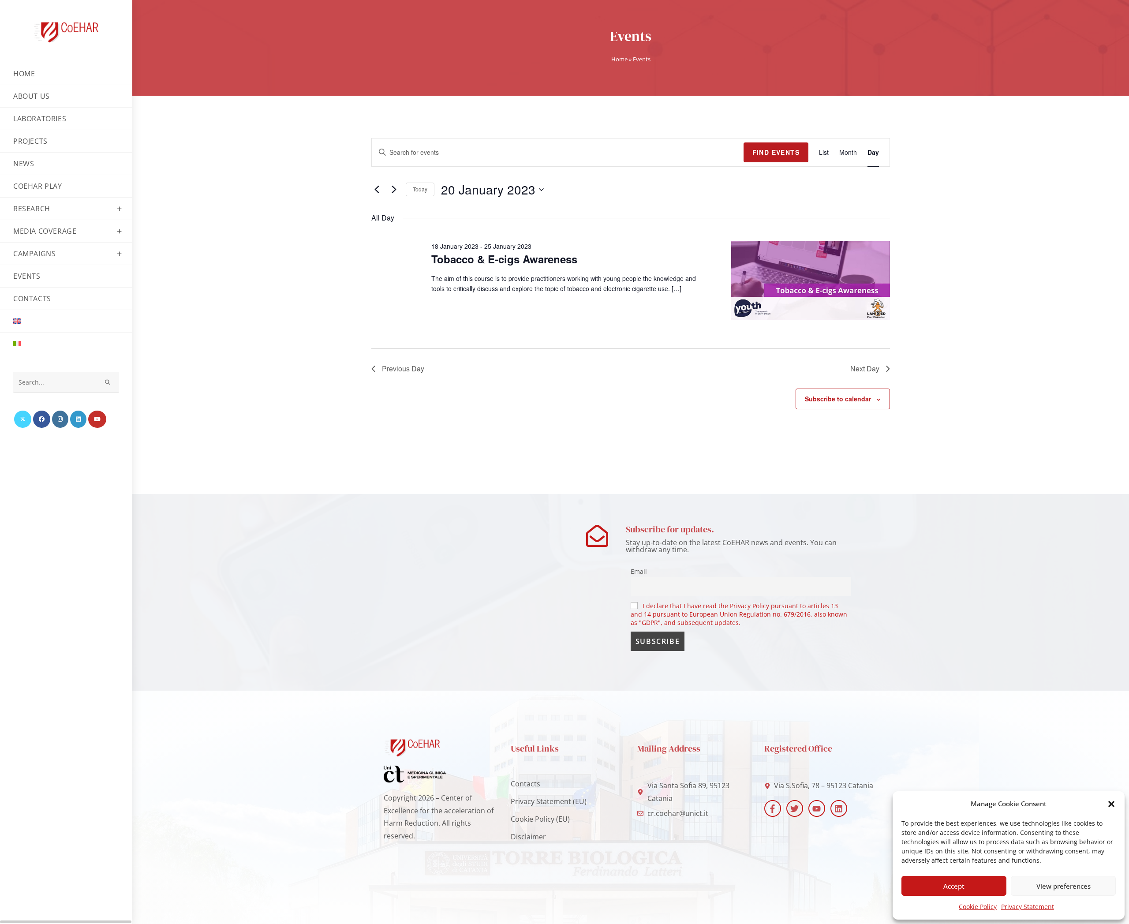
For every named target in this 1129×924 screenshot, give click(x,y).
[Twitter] (794, 808)
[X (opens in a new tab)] (22, 419)
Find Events (776, 152)
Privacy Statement (1027, 906)
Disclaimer (528, 836)
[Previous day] (376, 189)
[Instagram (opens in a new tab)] (60, 419)
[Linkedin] (838, 808)
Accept (954, 886)
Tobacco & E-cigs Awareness (504, 258)
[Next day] (394, 189)
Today (420, 189)
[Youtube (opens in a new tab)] (97, 419)
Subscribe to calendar (838, 398)
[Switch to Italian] (66, 344)
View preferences (1063, 886)
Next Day (864, 368)
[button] (1111, 804)
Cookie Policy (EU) (540, 819)
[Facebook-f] (772, 808)
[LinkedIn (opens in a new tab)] (78, 419)
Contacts (525, 783)
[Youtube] (816, 808)
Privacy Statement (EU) (549, 801)
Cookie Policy (978, 906)
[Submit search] (108, 382)
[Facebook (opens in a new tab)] (41, 419)
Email (639, 571)
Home (619, 59)
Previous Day (403, 368)
